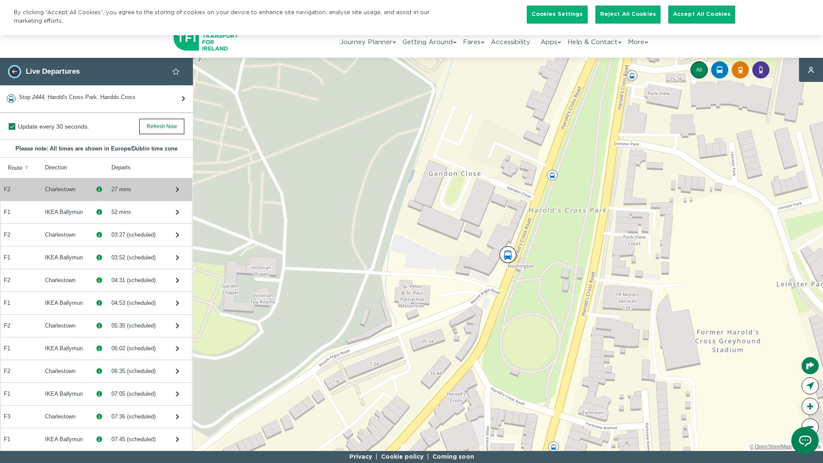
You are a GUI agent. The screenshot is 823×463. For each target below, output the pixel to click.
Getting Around (427, 42)
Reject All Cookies (628, 14)
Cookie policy (402, 457)
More (636, 42)
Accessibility (510, 42)
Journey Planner (366, 42)
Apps (549, 42)
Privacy (360, 457)
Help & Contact (593, 42)
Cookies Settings (557, 14)
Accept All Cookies (701, 14)
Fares (472, 42)
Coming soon (453, 457)
